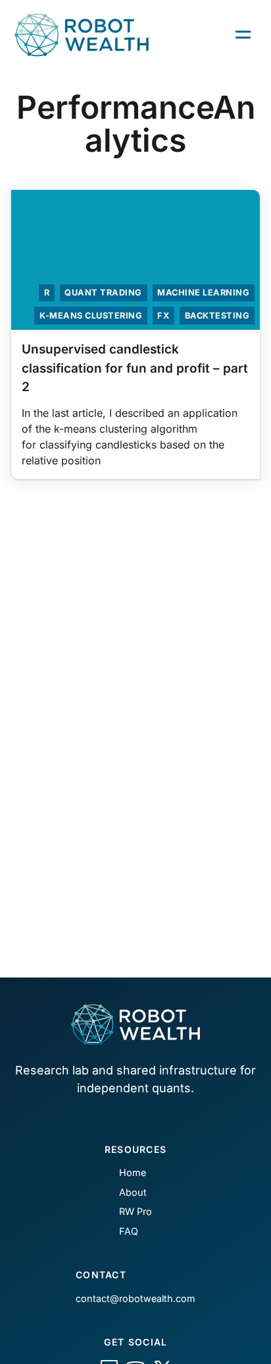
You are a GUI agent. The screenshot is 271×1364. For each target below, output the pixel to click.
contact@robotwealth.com (135, 1298)
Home (132, 1172)
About (133, 1192)
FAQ (128, 1231)
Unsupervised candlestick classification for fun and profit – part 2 (135, 368)
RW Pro (135, 1211)
